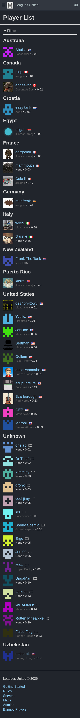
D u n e (21, 236)
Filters (11, 31)
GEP (19, 410)
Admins (8, 705)
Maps (7, 700)
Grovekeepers (24, 529)
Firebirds (21, 320)
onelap (20, 445)
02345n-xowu (26, 303)
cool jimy (22, 499)
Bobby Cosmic (27, 525)
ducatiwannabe (27, 370)
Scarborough (26, 396)
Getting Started (14, 686)
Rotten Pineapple (29, 618)
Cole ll (20, 179)
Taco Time (22, 360)
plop (18, 72)
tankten (21, 592)
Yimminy (22, 472)
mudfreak (23, 201)
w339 (19, 223)
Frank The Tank (28, 259)
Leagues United (27, 5)
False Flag (24, 632)
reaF (19, 565)
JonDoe (21, 330)
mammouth (24, 165)
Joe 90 (20, 552)
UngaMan (23, 578)
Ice (17, 263)
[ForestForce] (24, 133)
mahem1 (22, 654)
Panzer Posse (24, 374)
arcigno (20, 76)
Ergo (19, 538)
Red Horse (22, 400)
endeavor (23, 85)
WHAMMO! (24, 605)
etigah (20, 130)
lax (17, 512)
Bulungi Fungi (24, 658)
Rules (7, 691)
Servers (8, 696)
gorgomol (23, 152)
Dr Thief (22, 459)
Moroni (21, 423)
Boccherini (22, 53)
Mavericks (22, 227)
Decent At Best (24, 89)
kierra (20, 281)
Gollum (21, 356)
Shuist (20, 50)
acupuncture (25, 383)
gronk (20, 485)
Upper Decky (23, 569)
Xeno (18, 111)
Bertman (22, 343)
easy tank (23, 107)
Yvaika (20, 317)
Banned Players (14, 709)
